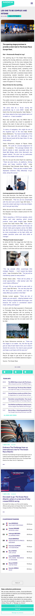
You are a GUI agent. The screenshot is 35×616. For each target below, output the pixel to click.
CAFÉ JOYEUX (12, 552)
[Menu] (32, 3)
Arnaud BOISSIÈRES (14, 556)
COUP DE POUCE (13, 565)
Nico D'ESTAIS (13, 551)
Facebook (8, 372)
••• (4, 464)
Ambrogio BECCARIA (14, 533)
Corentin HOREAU (14, 568)
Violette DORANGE (14, 528)
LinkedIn (29, 372)
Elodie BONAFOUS (14, 538)
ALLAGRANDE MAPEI (14, 535)
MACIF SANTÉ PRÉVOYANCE (16, 525)
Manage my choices (17, 612)
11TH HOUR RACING (13, 547)
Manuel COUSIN (13, 563)
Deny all (17, 609)
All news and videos (10, 415)
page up (17, 583)
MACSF (10, 570)
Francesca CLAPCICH (15, 546)
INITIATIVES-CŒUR (13, 530)
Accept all (17, 606)
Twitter (19, 372)
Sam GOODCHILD (13, 523)
